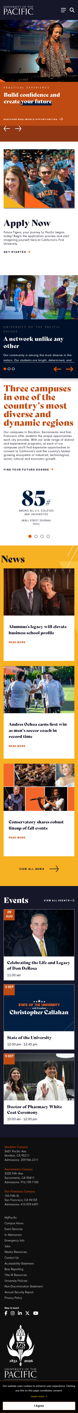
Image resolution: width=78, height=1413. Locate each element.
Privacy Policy (13, 1298)
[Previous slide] (7, 128)
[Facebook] (7, 1313)
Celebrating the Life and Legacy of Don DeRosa (38, 965)
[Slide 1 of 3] (4, 369)
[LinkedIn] (21, 1313)
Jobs (7, 1246)
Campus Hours (14, 1223)
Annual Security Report (19, 1292)
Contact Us (12, 1257)
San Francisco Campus (20, 1191)
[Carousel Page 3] (42, 536)
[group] (39, 112)
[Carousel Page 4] (48, 536)
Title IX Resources (16, 1275)
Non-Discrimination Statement (24, 1286)
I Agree (39, 1405)
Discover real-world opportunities (30, 119)
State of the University (29, 1037)
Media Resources (16, 1252)
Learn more (37, 1396)
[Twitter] (28, 1313)
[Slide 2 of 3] (9, 369)
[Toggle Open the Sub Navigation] (62, 10)
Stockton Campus (16, 1147)
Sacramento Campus (19, 1169)
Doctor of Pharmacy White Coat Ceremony (34, 1109)
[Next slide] (18, 128)
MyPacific (11, 1217)
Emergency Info (14, 1240)
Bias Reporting (14, 1269)
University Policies (16, 1280)
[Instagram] (14, 1313)
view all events (57, 900)
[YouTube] (37, 1313)
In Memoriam (13, 1235)
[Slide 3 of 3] (13, 369)
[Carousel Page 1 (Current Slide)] (30, 536)
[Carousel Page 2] (36, 536)
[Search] (72, 10)
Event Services (13, 1229)
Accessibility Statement (19, 1263)
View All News (31, 868)
